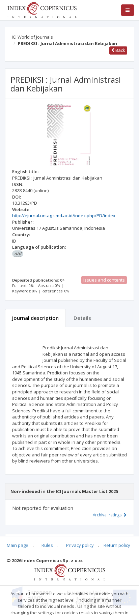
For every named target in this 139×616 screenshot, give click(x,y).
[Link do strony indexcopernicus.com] (70, 572)
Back (119, 50)
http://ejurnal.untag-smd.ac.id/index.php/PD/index (63, 215)
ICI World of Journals (32, 37)
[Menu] (127, 10)
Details (82, 317)
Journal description (35, 317)
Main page (17, 545)
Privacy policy (80, 545)
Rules (47, 545)
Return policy (117, 545)
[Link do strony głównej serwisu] (42, 9)
